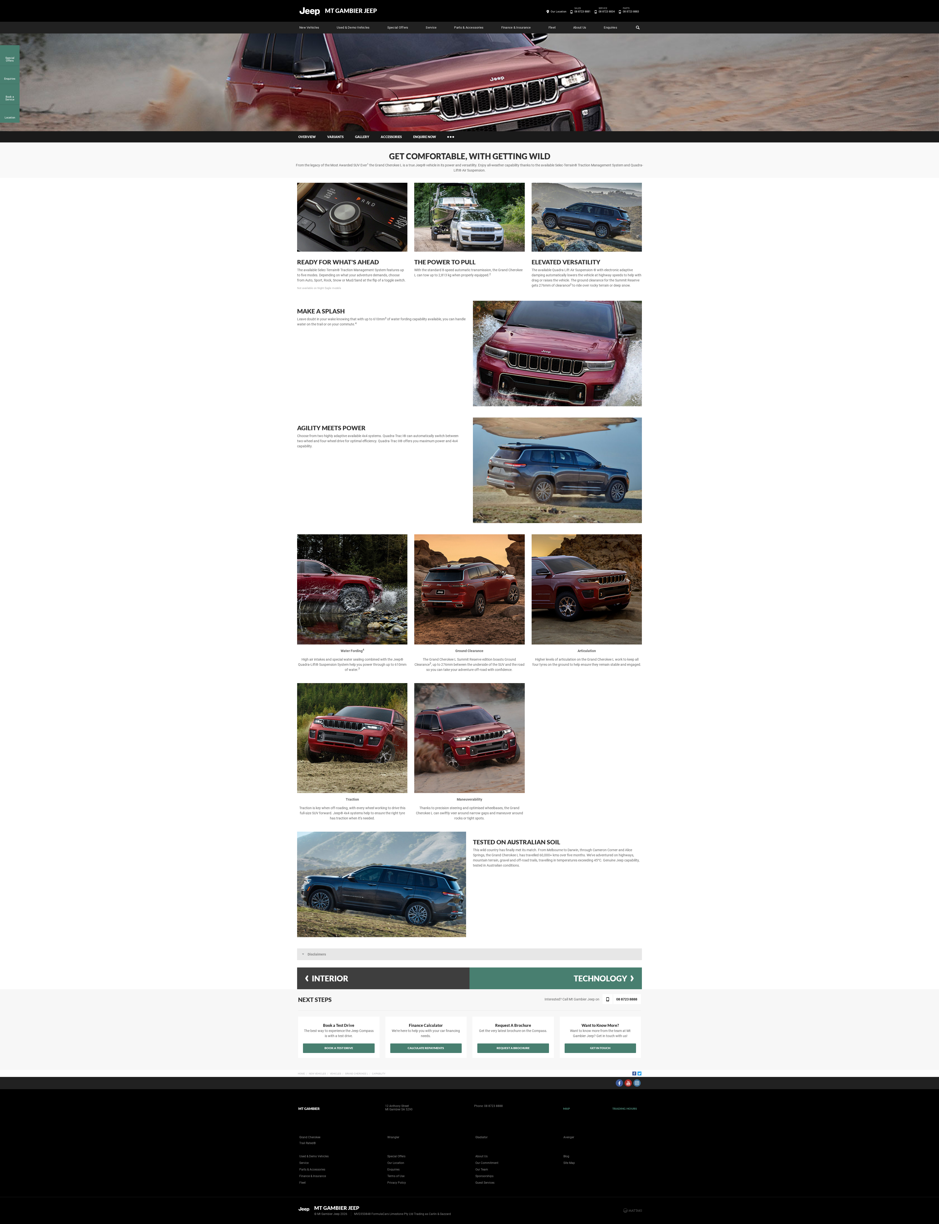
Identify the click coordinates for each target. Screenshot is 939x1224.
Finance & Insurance (516, 27)
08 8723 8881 (582, 11)
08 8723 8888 (493, 1106)
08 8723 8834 (607, 11)
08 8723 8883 (631, 11)
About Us (579, 27)
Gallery (362, 137)
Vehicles (335, 1073)
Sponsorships (484, 1176)
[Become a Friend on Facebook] (619, 1083)
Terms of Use (395, 1176)
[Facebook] (634, 1073)
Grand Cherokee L (356, 1073)
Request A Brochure (513, 1048)
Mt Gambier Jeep (351, 10)
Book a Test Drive (338, 1048)
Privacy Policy (396, 1182)
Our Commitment (486, 1163)
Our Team (481, 1169)
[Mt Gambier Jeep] (310, 11)
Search (637, 27)
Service (431, 27)
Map (566, 1108)
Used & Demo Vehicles (353, 27)
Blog (566, 1156)
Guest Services (484, 1182)
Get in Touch (600, 1048)
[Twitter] (639, 1073)
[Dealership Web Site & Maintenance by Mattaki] (632, 1210)
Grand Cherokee (309, 1137)
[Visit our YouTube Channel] (628, 1083)
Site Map (569, 1163)
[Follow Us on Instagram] (637, 1083)
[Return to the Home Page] (305, 1210)
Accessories (391, 137)
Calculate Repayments (426, 1048)
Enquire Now (424, 137)
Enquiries (610, 27)
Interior (330, 978)
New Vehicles (309, 27)
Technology (600, 978)
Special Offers (397, 27)
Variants (335, 137)
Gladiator (481, 1137)
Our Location (558, 11)
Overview (307, 137)
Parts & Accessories (468, 27)
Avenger (568, 1137)
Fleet (552, 27)
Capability (378, 1073)
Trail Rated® (307, 1143)
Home (301, 1073)
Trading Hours (624, 1108)
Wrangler (393, 1137)
